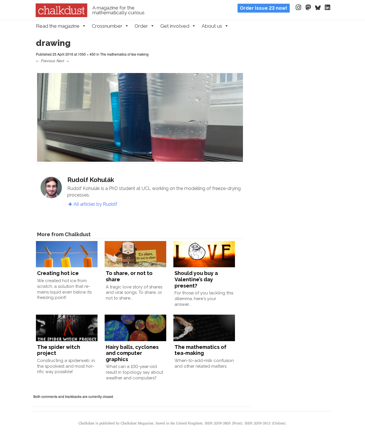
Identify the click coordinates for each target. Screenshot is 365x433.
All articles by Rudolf (95, 204)
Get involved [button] (174, 26)
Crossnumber (107, 26)
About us (212, 26)
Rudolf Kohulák (90, 179)
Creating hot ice (58, 273)
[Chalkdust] (61, 15)
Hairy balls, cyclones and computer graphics (132, 353)
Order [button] (141, 26)
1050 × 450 (87, 54)
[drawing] (139, 158)
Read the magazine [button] (58, 26)
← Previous (45, 60)
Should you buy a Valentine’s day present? (196, 279)
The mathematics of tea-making (124, 54)
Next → (62, 60)
